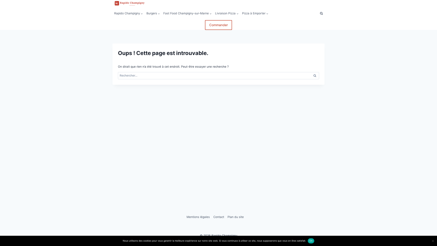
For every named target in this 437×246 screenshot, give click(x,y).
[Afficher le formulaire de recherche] (321, 13)
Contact (218, 217)
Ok (311, 240)
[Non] (432, 241)
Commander (218, 25)
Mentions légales (198, 217)
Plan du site (236, 217)
